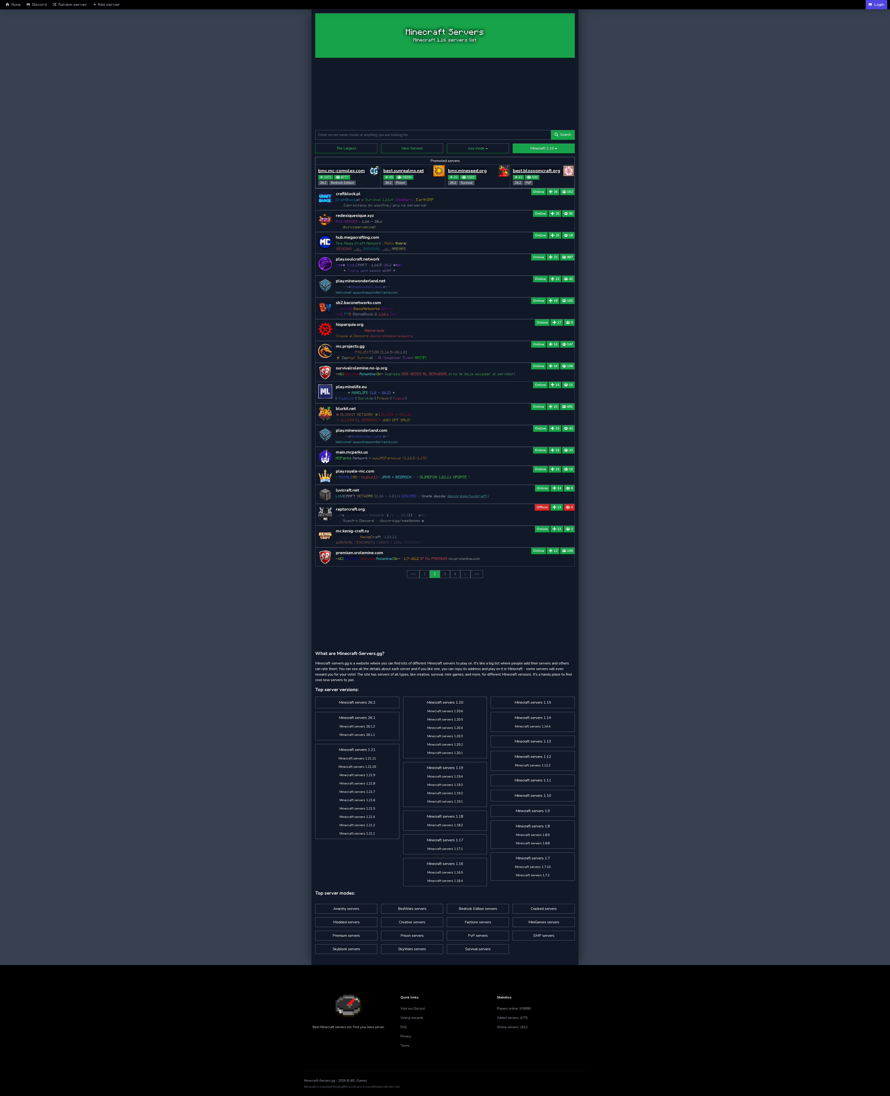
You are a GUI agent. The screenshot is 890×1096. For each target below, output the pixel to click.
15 (555, 406)
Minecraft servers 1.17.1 (445, 849)
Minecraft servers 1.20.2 (445, 744)
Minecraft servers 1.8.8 (533, 843)
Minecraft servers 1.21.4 (357, 817)
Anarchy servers (346, 908)
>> (476, 574)
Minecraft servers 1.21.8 (357, 783)
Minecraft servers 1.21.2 (357, 825)
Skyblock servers (346, 949)
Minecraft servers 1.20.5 (445, 719)
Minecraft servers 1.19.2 (445, 793)
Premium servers (346, 935)
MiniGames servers (543, 922)
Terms (405, 1045)
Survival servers (478, 949)
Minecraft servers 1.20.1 (445, 753)
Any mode (477, 148)
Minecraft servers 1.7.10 (532, 867)
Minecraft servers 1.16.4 (445, 881)
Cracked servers (544, 908)
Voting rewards (411, 1018)
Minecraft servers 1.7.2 (533, 875)
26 (555, 192)
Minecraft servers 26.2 (357, 702)
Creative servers (412, 922)
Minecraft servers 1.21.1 (357, 833)
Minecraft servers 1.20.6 (445, 711)
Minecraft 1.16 (542, 148)
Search (565, 134)
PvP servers (478, 935)
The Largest (346, 148)
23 (557, 235)
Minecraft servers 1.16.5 (445, 872)
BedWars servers (412, 908)
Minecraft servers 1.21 (357, 749)
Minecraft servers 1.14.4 (532, 726)
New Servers (412, 148)
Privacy (405, 1036)
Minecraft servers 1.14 (533, 717)
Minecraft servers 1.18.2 (445, 825)
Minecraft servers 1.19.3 (445, 785)
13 (559, 507)
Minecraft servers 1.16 (445, 863)
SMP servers (543, 935)
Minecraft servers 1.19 (445, 767)
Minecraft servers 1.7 (533, 858)
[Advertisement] (284, 83)
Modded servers (346, 922)
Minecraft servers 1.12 (533, 756)
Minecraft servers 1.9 (533, 810)
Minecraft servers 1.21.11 (357, 758)
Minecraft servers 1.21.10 (357, 767)
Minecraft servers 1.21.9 (357, 775)
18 (555, 301)
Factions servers (478, 922)
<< (413, 574)
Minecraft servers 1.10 (533, 795)
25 (557, 213)
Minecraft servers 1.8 (533, 826)
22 (555, 257)
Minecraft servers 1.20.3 (445, 736)
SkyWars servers (412, 949)
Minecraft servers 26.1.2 (357, 726)
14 (559, 488)
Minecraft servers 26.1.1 (357, 735)
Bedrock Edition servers (478, 908)
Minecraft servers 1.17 (445, 840)
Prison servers (412, 935)
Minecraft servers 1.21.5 (357, 808)
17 (559, 322)
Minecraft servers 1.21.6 (357, 800)
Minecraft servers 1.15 (533, 702)
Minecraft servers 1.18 (445, 816)
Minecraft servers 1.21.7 (357, 792)
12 (555, 551)
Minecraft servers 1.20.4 (445, 728)
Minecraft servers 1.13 (533, 741)
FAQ (403, 1027)
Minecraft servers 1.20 (445, 702)
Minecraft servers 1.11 (533, 780)
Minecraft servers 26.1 (357, 717)
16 (555, 344)
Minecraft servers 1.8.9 (533, 835)
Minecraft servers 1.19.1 (445, 801)
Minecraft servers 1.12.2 (532, 765)
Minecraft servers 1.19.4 (445, 776)
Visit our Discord (412, 1008)
